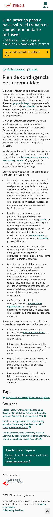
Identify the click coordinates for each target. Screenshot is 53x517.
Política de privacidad (13, 510)
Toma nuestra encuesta (16, 461)
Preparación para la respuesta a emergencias (28, 397)
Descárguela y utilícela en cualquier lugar (22, 54)
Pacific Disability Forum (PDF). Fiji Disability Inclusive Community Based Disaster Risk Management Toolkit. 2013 (24, 424)
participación (28, 106)
